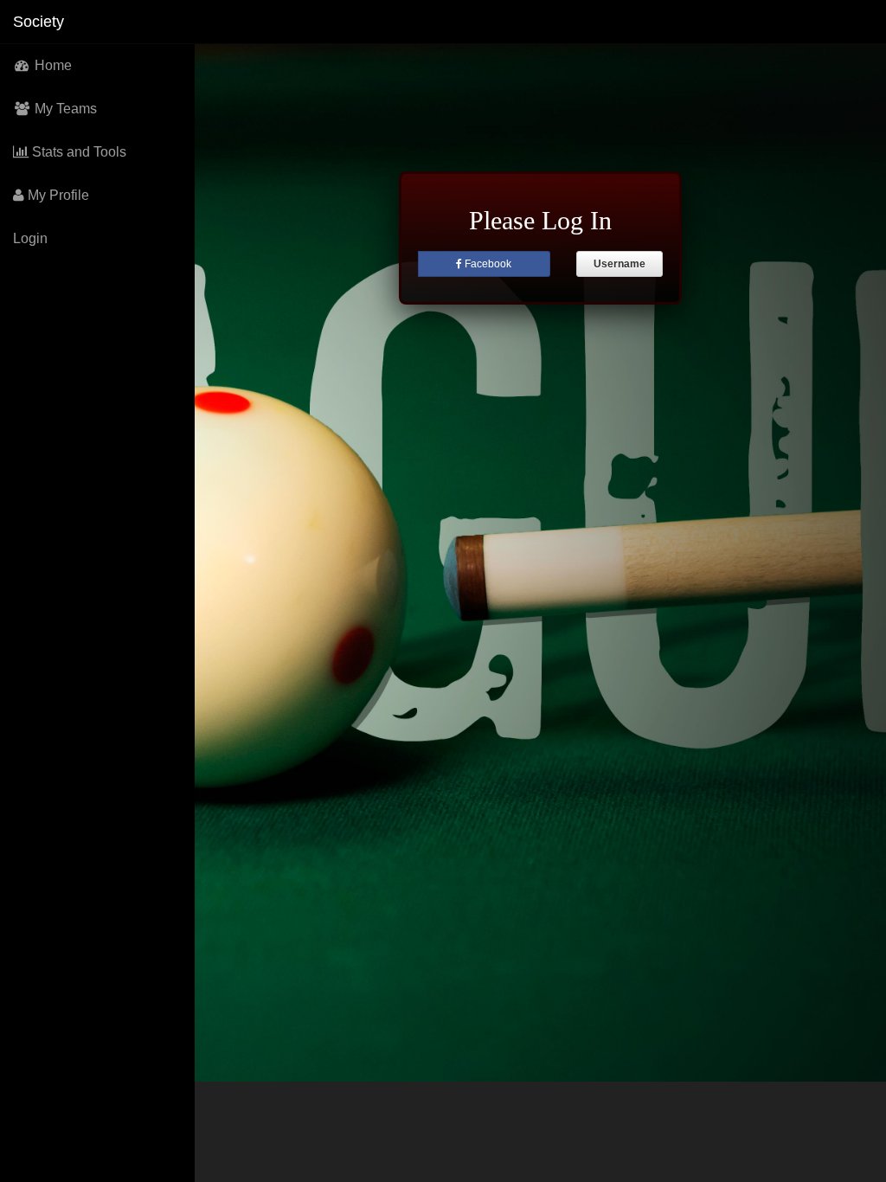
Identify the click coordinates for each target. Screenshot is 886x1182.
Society (38, 21)
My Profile (56, 195)
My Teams (64, 108)
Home (51, 65)
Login (30, 238)
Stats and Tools (77, 152)
